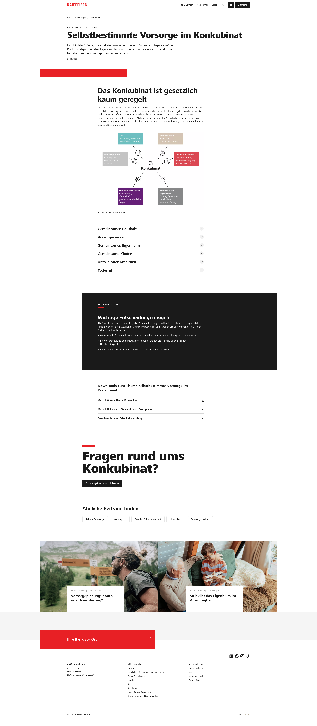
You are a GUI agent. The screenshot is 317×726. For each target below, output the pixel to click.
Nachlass (176, 519)
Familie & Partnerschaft (148, 519)
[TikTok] (248, 656)
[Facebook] (237, 656)
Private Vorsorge (95, 519)
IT (249, 715)
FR (245, 715)
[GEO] (151, 638)
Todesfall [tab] (105, 270)
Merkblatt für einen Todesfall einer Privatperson (125, 409)
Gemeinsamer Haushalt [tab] (117, 229)
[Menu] (231, 5)
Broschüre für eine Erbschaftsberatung (120, 418)
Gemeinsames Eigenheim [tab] (119, 245)
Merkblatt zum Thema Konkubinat (118, 400)
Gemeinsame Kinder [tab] (115, 254)
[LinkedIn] (231, 656)
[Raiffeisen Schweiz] (77, 5)
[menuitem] (186, 5)
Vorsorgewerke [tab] (111, 237)
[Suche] (223, 5)
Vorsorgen (119, 519)
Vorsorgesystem (200, 519)
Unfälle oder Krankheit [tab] (117, 262)
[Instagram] (242, 656)
